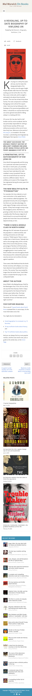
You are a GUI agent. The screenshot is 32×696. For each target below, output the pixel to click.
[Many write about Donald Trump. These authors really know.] (5, 623)
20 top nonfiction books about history (16, 326)
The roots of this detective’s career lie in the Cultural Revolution (16, 654)
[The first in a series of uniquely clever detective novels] (5, 600)
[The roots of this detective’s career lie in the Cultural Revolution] (5, 654)
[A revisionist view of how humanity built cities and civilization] (5, 671)
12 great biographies (9, 403)
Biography (23, 30)
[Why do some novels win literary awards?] (5, 639)
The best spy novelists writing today (17, 552)
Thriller (20, 633)
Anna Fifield (21, 137)
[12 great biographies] (16, 391)
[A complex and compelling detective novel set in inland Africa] (5, 575)
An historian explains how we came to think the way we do (15, 478)
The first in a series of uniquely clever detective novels (17, 599)
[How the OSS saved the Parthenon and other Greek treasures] (5, 568)
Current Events (12, 625)
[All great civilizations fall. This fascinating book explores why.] (5, 608)
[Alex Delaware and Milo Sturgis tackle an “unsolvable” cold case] (5, 615)
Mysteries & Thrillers (22, 577)
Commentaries (12, 585)
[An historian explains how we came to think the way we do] (16, 465)
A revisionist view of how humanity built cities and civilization (15, 671)
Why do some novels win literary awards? (17, 638)
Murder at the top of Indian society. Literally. (16, 630)
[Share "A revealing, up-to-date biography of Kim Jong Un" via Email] (21, 356)
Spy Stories (24, 554)
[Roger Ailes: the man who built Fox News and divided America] (5, 544)
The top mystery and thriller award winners (16, 582)
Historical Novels (12, 562)
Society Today (19, 665)
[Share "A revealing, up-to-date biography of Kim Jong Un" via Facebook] (11, 356)
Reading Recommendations (14, 554)
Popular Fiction (20, 562)
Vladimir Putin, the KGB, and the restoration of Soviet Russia (17, 592)
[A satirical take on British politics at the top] (5, 663)
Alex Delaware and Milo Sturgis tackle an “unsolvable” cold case (17, 615)
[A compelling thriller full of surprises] (5, 680)
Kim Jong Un (7, 132)
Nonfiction (14, 32)
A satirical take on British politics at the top (18, 663)
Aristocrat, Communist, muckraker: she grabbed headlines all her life (15, 525)
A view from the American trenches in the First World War (17, 646)
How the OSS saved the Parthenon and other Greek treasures (18, 567)
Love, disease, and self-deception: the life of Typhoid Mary (18, 559)
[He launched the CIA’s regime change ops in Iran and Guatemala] (16, 427)
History (10, 570)
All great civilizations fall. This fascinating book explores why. (17, 607)
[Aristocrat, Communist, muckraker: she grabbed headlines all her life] (16, 503)
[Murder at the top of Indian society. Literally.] (5, 631)
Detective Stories (12, 577)
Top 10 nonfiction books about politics (16, 332)
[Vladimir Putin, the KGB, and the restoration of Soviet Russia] (5, 592)
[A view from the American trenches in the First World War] (5, 646)
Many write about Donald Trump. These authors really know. (18, 623)
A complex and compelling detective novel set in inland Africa (18, 575)
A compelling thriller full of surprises (16, 680)
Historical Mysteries (13, 658)
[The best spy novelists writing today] (5, 552)
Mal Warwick (15, 30)
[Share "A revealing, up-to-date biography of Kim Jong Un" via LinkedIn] (17, 356)
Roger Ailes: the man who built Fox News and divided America (17, 544)
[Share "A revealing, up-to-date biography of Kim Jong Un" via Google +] (14, 356)
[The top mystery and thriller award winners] (5, 583)
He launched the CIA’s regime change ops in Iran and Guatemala (14, 450)
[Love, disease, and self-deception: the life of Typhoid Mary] (5, 560)
